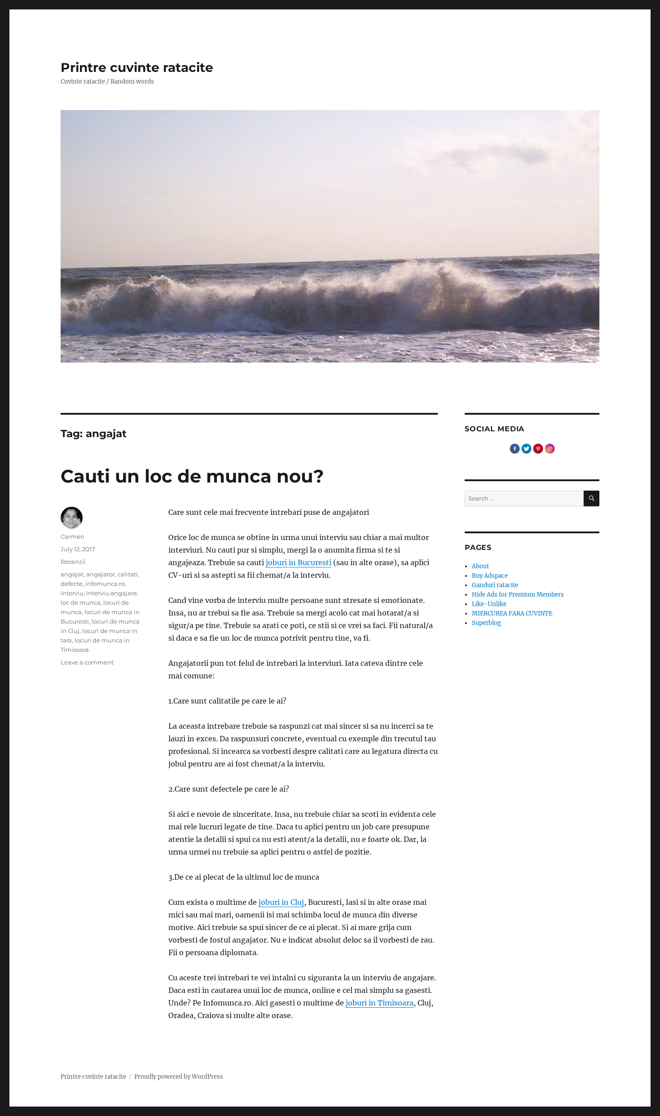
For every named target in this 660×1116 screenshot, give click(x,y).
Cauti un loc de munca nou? (192, 476)
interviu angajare (111, 593)
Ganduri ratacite (495, 585)
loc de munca (81, 602)
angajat (72, 574)
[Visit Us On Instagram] (549, 448)
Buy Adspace (490, 576)
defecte (72, 583)
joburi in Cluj (281, 902)
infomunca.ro (105, 583)
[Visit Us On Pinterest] (538, 448)
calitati (128, 574)
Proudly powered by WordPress (178, 1077)
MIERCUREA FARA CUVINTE (512, 613)
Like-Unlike (489, 604)
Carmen (72, 536)
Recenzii (73, 561)
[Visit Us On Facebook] (514, 448)
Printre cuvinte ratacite (137, 67)
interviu (72, 593)
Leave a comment (87, 662)
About (480, 566)
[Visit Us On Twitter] (526, 448)
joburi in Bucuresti (298, 562)
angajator (100, 574)
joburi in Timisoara (380, 1002)
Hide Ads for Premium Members (518, 594)
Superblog (486, 623)
